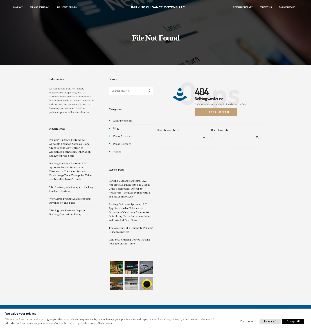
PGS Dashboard (287, 7)
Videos (117, 151)
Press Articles (121, 136)
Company (17, 7)
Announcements (122, 120)
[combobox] (182, 137)
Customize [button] (247, 321)
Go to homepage (219, 112)
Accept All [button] (293, 321)
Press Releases (122, 143)
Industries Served (67, 7)
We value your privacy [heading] (20, 313)
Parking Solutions (39, 7)
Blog (116, 128)
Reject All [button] (270, 321)
